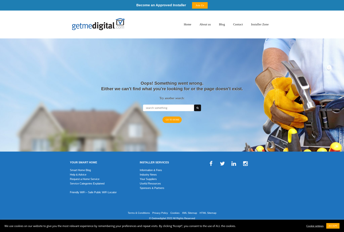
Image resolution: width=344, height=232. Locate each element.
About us (205, 24)
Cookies (175, 212)
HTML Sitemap (208, 212)
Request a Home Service (84, 179)
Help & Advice (78, 174)
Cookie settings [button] (315, 225)
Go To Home (172, 120)
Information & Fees (151, 170)
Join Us (200, 5)
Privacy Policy (160, 212)
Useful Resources (150, 183)
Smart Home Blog (80, 170)
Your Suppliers (148, 179)
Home (187, 24)
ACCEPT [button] (332, 225)
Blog (222, 24)
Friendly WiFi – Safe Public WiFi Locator (93, 192)
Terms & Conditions (139, 212)
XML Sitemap (189, 212)
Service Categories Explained (87, 183)
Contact (238, 24)
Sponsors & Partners (152, 187)
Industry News (148, 174)
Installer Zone (260, 24)
